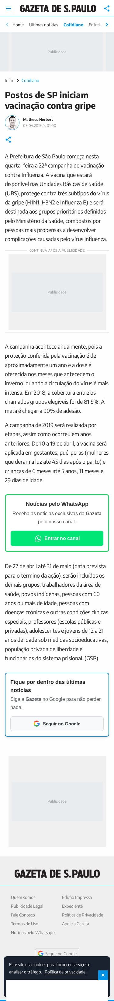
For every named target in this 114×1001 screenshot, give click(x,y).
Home (18, 24)
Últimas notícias (43, 24)
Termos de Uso (24, 923)
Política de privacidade (65, 971)
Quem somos (23, 897)
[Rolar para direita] (106, 24)
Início (10, 80)
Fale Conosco (23, 914)
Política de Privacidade (82, 914)
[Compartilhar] (107, 8)
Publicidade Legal (27, 906)
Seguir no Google (61, 953)
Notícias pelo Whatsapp (33, 932)
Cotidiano (73, 24)
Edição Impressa (77, 897)
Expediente (72, 906)
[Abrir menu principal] (8, 8)
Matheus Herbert (38, 119)
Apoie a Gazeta (75, 923)
